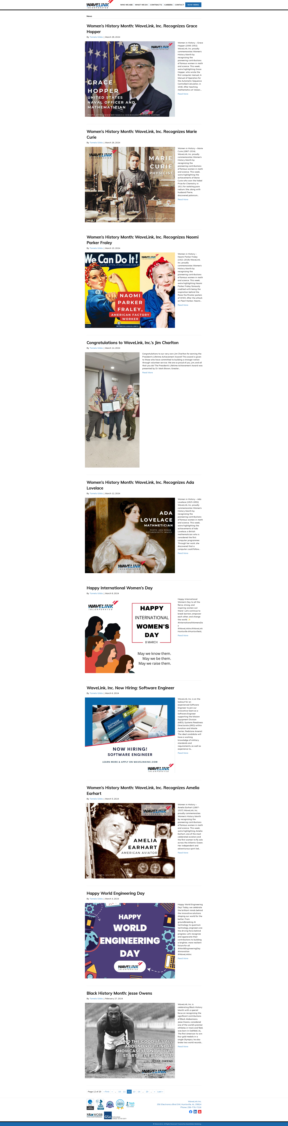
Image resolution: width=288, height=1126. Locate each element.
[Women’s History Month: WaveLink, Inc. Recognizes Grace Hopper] (130, 79)
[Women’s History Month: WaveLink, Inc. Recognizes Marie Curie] (130, 184)
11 (124, 1091)
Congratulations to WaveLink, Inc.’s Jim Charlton (133, 342)
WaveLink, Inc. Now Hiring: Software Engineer (130, 687)
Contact (179, 5)
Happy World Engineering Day (116, 893)
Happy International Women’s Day (120, 587)
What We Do (141, 5)
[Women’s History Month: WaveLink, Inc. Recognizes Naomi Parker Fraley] (130, 290)
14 (139, 1091)
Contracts (156, 5)
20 (147, 1091)
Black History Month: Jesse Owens (119, 993)
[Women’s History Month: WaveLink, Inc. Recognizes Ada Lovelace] (130, 535)
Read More (183, 94)
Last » (160, 1091)
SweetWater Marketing (193, 1124)
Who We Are (126, 5)
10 (119, 1091)
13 (134, 1091)
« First (106, 1091)
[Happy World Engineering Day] (130, 940)
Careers (168, 5)
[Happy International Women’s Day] (130, 635)
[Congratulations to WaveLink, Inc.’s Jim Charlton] (112, 409)
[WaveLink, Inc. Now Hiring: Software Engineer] (130, 735)
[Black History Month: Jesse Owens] (130, 1040)
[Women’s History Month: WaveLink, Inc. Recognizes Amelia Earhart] (130, 840)
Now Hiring (193, 5)
